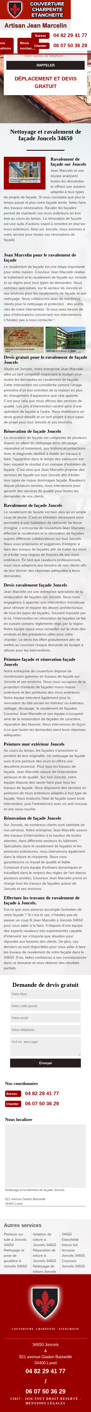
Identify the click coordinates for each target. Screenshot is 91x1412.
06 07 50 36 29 (70, 45)
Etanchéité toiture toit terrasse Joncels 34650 (73, 1247)
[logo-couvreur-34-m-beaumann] (35, 15)
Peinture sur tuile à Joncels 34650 (15, 1239)
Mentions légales (45, 1403)
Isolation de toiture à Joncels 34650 (44, 1239)
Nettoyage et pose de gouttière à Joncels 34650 (15, 1258)
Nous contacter (28, 45)
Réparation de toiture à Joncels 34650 (44, 1255)
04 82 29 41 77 (70, 35)
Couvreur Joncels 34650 (73, 1263)
